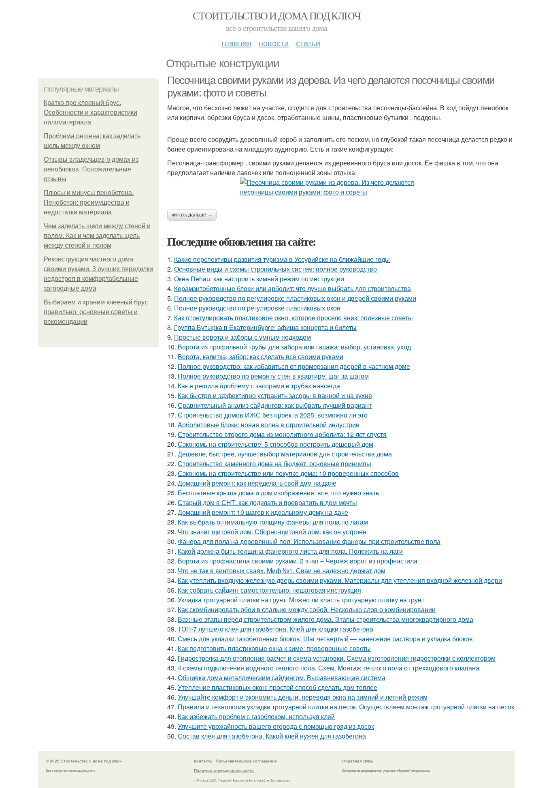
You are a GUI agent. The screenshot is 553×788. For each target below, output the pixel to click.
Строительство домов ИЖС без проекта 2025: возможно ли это (273, 415)
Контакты (203, 761)
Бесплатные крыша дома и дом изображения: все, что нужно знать (278, 492)
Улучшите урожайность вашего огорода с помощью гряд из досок (276, 726)
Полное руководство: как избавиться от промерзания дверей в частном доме (294, 366)
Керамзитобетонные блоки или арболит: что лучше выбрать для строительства (292, 288)
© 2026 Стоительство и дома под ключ (83, 761)
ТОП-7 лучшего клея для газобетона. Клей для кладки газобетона (275, 629)
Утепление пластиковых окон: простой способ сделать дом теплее (277, 687)
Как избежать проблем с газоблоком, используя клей (256, 716)
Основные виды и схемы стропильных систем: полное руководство (275, 269)
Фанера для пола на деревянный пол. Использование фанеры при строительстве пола (309, 541)
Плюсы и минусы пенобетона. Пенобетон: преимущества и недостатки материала (89, 202)
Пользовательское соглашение (246, 761)
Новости (274, 43)
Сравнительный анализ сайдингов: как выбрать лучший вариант (275, 405)
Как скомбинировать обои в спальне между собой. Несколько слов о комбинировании (307, 609)
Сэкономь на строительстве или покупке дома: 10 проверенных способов (288, 473)
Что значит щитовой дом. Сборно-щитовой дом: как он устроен (272, 531)
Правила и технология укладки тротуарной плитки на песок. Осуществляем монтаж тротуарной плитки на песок (346, 706)
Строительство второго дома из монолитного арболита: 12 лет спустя (282, 434)
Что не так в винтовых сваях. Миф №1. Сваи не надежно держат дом (281, 570)
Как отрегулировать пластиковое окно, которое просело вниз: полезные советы (293, 317)
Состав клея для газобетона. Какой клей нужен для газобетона (272, 736)
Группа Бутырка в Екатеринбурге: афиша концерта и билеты (265, 327)
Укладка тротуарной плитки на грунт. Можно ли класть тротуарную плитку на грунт (301, 599)
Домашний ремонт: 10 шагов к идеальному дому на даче (263, 512)
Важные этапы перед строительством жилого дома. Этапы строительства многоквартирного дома (325, 619)
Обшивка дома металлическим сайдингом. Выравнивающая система (281, 677)
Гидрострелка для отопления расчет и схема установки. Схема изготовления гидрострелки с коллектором (337, 658)
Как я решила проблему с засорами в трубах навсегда (259, 385)
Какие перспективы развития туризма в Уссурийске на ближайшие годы (282, 259)
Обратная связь (357, 761)
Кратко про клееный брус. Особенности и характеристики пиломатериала (90, 112)
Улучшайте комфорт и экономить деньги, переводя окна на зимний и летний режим (303, 697)
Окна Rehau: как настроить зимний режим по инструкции (259, 278)
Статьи (308, 43)
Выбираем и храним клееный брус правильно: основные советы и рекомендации (96, 312)
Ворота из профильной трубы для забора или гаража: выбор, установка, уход (294, 346)
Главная (236, 43)
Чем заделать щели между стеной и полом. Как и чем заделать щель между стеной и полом (97, 236)
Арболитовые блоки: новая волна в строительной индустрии (268, 424)
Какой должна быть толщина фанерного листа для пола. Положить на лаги (290, 551)
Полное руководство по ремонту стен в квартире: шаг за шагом (273, 376)
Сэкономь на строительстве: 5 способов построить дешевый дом (275, 444)
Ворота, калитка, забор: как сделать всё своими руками (260, 356)
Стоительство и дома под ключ (276, 15)
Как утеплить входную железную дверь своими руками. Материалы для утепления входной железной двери (340, 580)
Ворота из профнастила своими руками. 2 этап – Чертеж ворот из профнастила (297, 560)
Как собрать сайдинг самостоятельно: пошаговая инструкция (269, 590)
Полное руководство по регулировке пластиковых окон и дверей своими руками (295, 298)
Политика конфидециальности (224, 770)
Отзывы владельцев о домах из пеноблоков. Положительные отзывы (91, 169)
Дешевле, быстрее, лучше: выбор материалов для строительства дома (285, 453)
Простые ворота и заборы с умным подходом (242, 337)
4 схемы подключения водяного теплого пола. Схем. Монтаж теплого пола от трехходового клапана (328, 667)
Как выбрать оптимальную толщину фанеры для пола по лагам (273, 522)
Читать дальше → (192, 215)
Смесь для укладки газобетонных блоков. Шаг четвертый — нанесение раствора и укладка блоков (325, 638)
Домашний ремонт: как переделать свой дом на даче (257, 483)
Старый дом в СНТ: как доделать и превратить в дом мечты (267, 502)
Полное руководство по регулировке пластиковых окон (257, 308)
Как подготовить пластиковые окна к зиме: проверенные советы (274, 648)
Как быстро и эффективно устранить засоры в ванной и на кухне (275, 395)
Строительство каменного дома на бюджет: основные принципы (274, 463)
